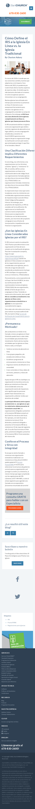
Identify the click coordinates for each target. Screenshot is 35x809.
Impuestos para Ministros (8, 681)
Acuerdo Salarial (6, 679)
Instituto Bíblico (5, 667)
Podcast (3, 703)
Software (4, 689)
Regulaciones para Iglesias (16, 625)
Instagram (6, 733)
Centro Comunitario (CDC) (8, 671)
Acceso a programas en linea (9, 722)
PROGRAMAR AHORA (14, 508)
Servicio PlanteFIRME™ (7, 656)
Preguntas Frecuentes (7, 705)
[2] (13, 533)
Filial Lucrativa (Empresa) (8, 669)
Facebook (6, 729)
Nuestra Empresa (8, 709)
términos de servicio (15, 801)
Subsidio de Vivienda (7, 675)
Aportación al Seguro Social (9, 677)
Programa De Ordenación (8, 660)
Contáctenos (5, 693)
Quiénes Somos (6, 712)
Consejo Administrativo (8, 714)
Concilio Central (5, 662)
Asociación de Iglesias (7, 664)
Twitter (5, 731)
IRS (9, 620)
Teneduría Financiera (7, 658)
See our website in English (9, 741)
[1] (7, 533)
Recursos (5, 697)
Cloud (4, 718)
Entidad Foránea (6, 673)
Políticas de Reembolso (8, 691)
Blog (2, 700)
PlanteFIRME (12, 623)
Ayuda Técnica (7, 686)
